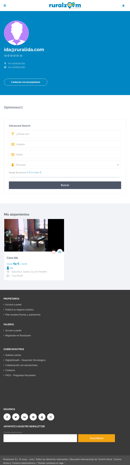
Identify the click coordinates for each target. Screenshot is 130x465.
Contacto (10, 370)
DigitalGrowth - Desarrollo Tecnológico (25, 360)
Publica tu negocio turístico (19, 309)
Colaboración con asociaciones (21, 365)
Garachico (17, 271)
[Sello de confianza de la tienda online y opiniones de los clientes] (15, 385)
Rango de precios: (17, 172)
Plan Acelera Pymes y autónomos (22, 314)
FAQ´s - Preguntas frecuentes (20, 375)
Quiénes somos (13, 355)
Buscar (65, 185)
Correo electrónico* (13, 432)
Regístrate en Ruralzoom (18, 335)
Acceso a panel (13, 304)
